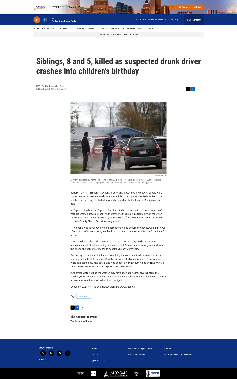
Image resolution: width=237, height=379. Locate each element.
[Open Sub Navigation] (56, 28)
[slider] (49, 19)
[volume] (45, 20)
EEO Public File (98, 361)
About (152, 28)
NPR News (83, 296)
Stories (64, 28)
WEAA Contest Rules (112, 28)
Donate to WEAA (191, 7)
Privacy (95, 355)
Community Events (84, 28)
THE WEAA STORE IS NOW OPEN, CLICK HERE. (119, 35)
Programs (48, 28)
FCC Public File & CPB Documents (178, 355)
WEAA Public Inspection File (140, 349)
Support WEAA (135, 28)
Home (36, 28)
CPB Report (169, 349)
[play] (37, 19)
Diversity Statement (137, 355)
